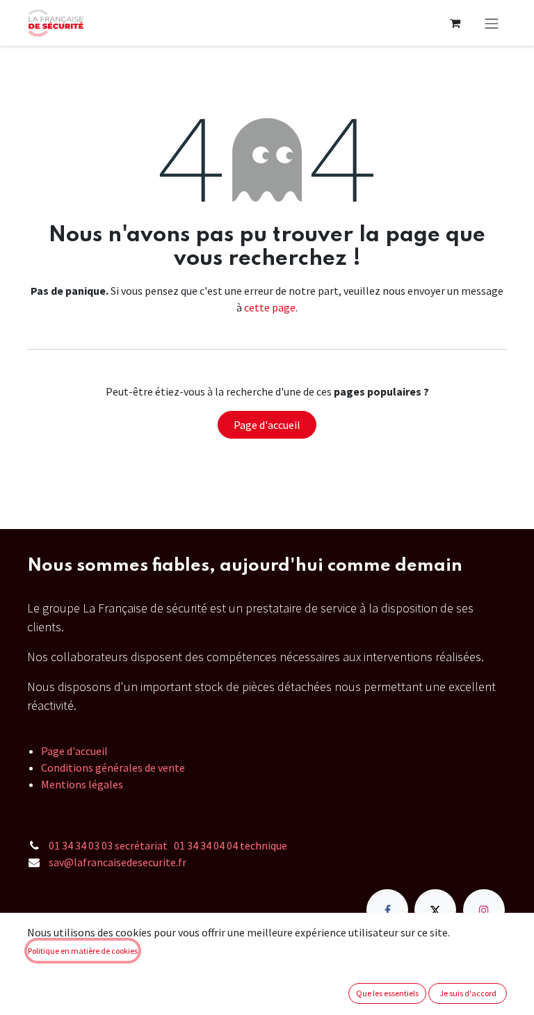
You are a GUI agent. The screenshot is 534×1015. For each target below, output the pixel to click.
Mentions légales (82, 784)
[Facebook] (387, 910)
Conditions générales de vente (113, 767)
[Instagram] (484, 910)
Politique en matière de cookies (83, 950)
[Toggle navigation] (491, 23)
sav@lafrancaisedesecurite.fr (117, 862)
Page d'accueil (267, 425)
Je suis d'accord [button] (467, 993)
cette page (270, 307)
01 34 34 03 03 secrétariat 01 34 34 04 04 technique (168, 845)
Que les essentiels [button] (387, 993)
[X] (435, 910)
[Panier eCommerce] (454, 23)
